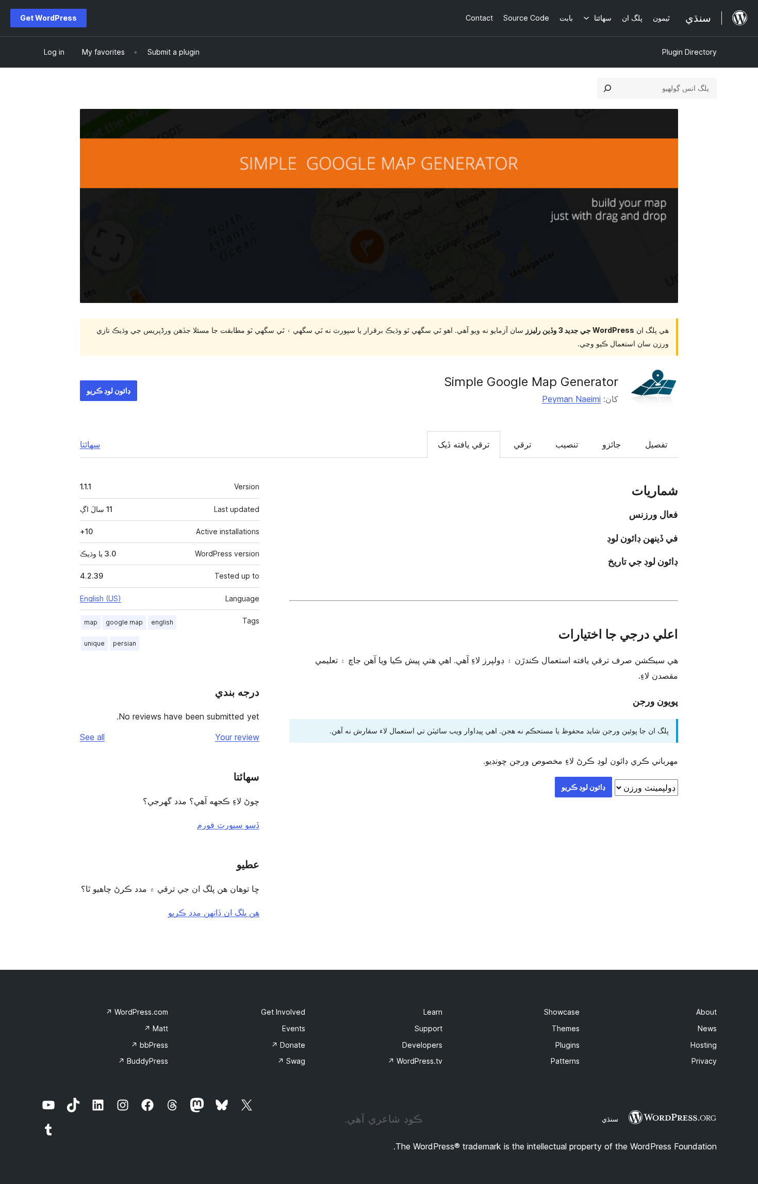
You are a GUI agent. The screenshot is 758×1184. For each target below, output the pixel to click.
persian (124, 643)
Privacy (704, 1061)
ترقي (522, 444)
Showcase (562, 1011)
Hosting (703, 1045)
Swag (291, 1061)
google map (124, 622)
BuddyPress (143, 1061)
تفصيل (656, 444)
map (90, 622)
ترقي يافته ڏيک (463, 444)
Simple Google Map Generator (531, 381)
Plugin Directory (689, 51)
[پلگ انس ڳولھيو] (607, 88)
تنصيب (566, 444)
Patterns (565, 1061)
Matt (156, 1028)
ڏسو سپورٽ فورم (228, 825)
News (707, 1028)
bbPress (149, 1045)
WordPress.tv (415, 1061)
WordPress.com (137, 1011)
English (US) (100, 598)
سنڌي (610, 1119)
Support (428, 1028)
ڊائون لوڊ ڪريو (108, 390)
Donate (288, 1045)
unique (94, 643)
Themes (566, 1028)
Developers (422, 1045)
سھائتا (90, 444)
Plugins (567, 1045)
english (162, 622)
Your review (237, 737)
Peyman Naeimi (571, 399)
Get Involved (283, 1011)
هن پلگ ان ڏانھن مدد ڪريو (213, 912)
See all (92, 737)
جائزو (611, 444)
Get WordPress (48, 17)
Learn (432, 1011)
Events (293, 1028)
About (706, 1011)
